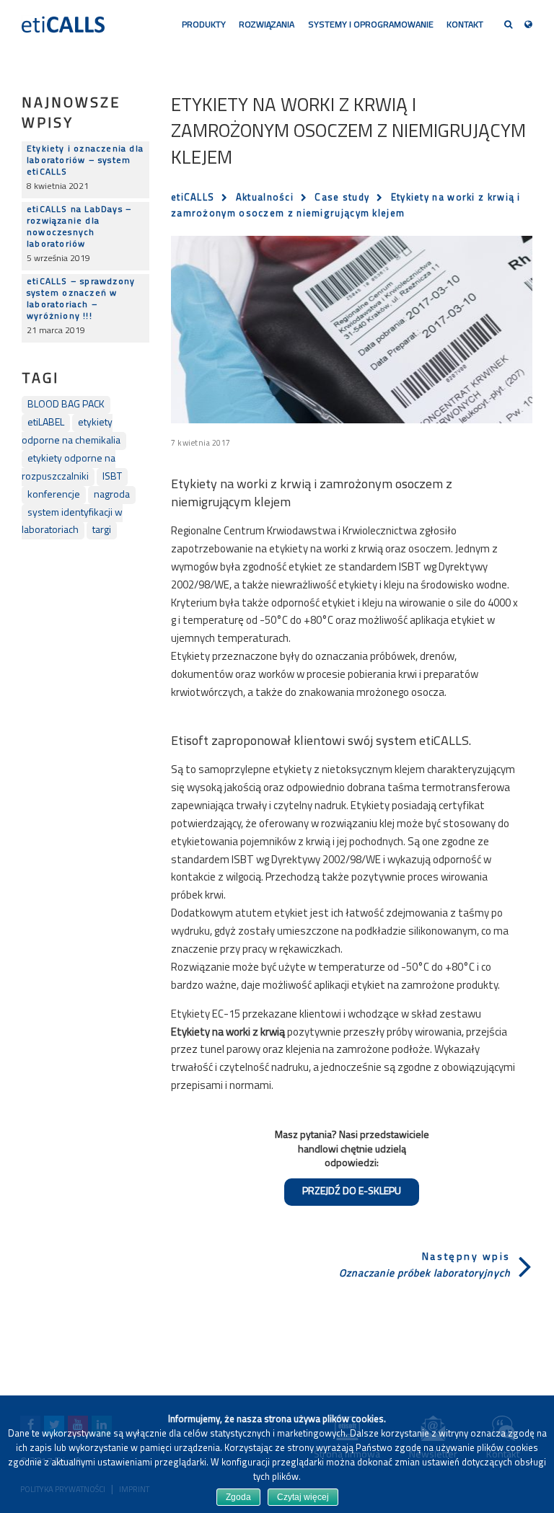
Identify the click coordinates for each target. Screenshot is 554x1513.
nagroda (112, 495)
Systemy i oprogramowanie (371, 25)
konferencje (53, 495)
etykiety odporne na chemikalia (71, 432)
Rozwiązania (266, 25)
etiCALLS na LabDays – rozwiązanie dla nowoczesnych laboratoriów (79, 227)
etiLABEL (45, 423)
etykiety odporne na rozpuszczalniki (68, 468)
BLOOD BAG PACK (66, 405)
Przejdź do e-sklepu (351, 1191)
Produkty (204, 25)
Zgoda (238, 1497)
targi (101, 530)
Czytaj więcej (303, 1497)
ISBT (112, 477)
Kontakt (465, 25)
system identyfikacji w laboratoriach (72, 522)
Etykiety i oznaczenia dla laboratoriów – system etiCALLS (85, 161)
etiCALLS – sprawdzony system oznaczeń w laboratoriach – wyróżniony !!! (81, 299)
